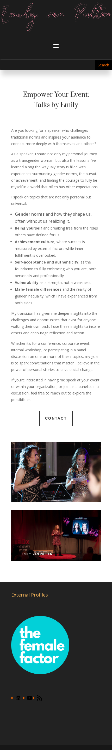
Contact (56, 418)
